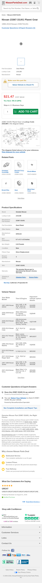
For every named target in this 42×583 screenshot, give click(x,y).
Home (4, 15)
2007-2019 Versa (28, 431)
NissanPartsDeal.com (9, 435)
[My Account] (34, 2)
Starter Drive (28, 422)
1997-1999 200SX (28, 429)
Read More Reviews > (33, 502)
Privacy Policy (32, 570)
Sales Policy (9, 570)
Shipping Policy (21, 277)
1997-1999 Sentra (17, 431)
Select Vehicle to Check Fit (23, 85)
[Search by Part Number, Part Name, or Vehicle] (37, 8)
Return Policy (33, 277)
